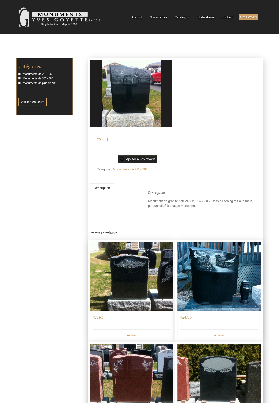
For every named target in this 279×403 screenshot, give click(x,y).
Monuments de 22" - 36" (130, 169)
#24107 (98, 317)
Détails (132, 335)
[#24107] (131, 276)
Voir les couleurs (32, 102)
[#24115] (219, 276)
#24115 (186, 317)
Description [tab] (102, 188)
